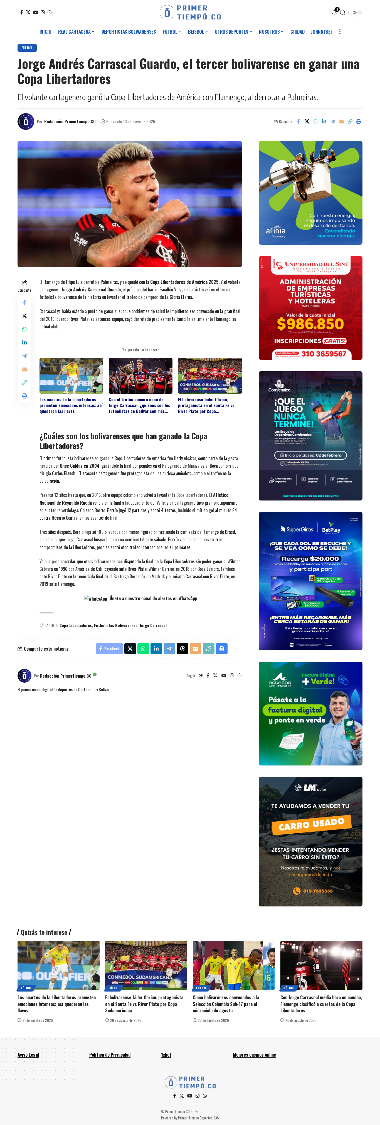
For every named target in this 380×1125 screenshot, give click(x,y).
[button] (343, 12)
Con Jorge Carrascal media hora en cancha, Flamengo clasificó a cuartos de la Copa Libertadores (321, 1004)
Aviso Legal (28, 1054)
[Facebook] (21, 12)
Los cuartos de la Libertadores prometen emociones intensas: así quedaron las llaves (71, 405)
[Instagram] (43, 12)
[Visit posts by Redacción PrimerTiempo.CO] (26, 121)
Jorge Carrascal (153, 625)
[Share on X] (307, 121)
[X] (28, 12)
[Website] (201, 676)
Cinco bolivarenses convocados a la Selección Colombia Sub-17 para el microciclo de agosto (226, 1004)
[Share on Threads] (182, 648)
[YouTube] (36, 12)
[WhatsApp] (49, 12)
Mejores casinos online (254, 1054)
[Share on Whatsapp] (315, 121)
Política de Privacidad (109, 1054)
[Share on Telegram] (333, 121)
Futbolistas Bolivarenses (115, 625)
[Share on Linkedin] (324, 121)
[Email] (341, 121)
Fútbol (27, 47)
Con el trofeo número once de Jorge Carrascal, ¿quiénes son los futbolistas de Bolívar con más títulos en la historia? (139, 405)
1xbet (166, 1054)
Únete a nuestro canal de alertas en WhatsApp (152, 598)
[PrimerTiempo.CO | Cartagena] (190, 12)
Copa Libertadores (76, 625)
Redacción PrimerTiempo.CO (70, 121)
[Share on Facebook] (298, 121)
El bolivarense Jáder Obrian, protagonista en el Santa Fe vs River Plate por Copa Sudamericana (206, 405)
